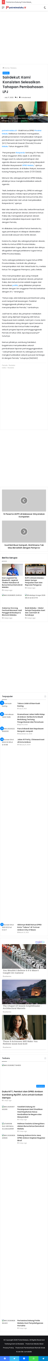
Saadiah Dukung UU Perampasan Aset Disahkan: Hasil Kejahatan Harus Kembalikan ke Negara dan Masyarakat (30, 1111)
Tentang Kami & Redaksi (14, 1344)
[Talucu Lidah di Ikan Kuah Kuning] (9, 706)
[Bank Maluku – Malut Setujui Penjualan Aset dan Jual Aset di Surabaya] (35, 600)
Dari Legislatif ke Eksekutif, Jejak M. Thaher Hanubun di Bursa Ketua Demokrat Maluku (12, 582)
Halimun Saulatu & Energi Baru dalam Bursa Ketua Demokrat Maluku (30, 1126)
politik (15, 285)
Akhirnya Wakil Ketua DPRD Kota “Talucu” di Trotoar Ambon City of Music (29, 927)
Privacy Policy (8, 1348)
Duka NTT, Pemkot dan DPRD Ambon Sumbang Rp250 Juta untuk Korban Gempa (22, 1094)
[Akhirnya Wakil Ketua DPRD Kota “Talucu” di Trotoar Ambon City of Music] (9, 928)
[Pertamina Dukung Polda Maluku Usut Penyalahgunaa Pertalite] (9, 1323)
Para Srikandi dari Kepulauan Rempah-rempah (30, 729)
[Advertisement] (24, 36)
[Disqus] (24, 656)
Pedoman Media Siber (35, 1344)
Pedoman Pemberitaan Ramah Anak (30, 1348)
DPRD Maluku (28, 165)
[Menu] (3, 8)
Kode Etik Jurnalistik (24, 1351)
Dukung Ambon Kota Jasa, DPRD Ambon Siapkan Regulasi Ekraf (31, 1138)
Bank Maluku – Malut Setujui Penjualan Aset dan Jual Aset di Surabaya (35, 611)
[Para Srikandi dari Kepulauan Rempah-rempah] (9, 732)
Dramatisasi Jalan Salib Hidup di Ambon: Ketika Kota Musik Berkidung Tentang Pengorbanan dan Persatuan (31, 718)
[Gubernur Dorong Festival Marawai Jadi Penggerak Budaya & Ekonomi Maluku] (12, 600)
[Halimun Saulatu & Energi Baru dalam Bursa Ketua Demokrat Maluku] (9, 1127)
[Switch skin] (45, 8)
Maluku (13, 68)
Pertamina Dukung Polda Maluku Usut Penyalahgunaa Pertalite (30, 1323)
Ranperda (20, 152)
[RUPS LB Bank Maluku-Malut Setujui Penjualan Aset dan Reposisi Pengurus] (35, 569)
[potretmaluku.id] (16, 7)
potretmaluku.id (9, 130)
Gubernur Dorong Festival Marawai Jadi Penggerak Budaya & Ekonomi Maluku (12, 611)
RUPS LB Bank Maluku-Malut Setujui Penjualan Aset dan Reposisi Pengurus (35, 581)
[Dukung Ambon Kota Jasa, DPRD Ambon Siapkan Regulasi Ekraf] (9, 1226)
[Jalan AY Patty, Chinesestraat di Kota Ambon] (9, 830)
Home (6, 68)
